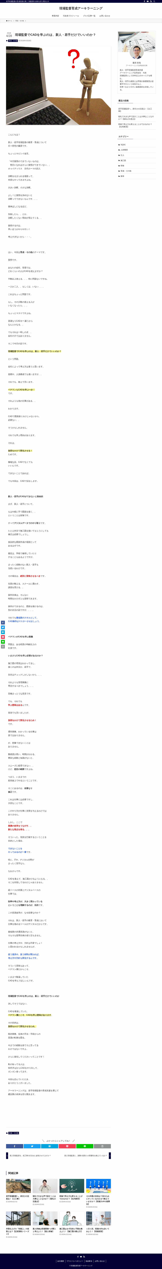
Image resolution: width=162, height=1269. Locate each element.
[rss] (151, 1)
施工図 (123, 160)
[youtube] (147, 1)
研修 (122, 166)
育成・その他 (13, 40)
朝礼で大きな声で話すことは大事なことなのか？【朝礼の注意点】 (136, 117)
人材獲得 (124, 150)
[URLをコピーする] (102, 1146)
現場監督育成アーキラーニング (81, 8)
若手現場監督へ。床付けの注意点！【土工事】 (135, 110)
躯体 (122, 176)
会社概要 (60, 1261)
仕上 (122, 155)
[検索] (154, 1)
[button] (14, 1146)
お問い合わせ (100, 1261)
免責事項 (89, 1261)
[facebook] (144, 1)
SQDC (123, 145)
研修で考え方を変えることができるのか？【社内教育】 (135, 125)
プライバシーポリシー (75, 1261)
